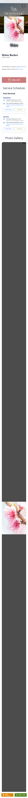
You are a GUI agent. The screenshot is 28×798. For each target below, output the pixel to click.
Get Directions (8, 109)
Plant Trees (19, 109)
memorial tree (21, 66)
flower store (19, 69)
